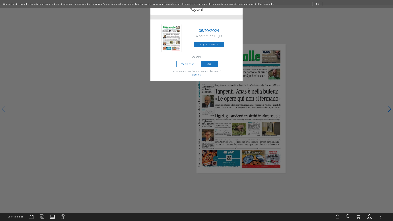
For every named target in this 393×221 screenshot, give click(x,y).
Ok (317, 4)
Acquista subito (209, 44)
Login (209, 64)
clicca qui (176, 4)
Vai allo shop (187, 64)
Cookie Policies (15, 217)
